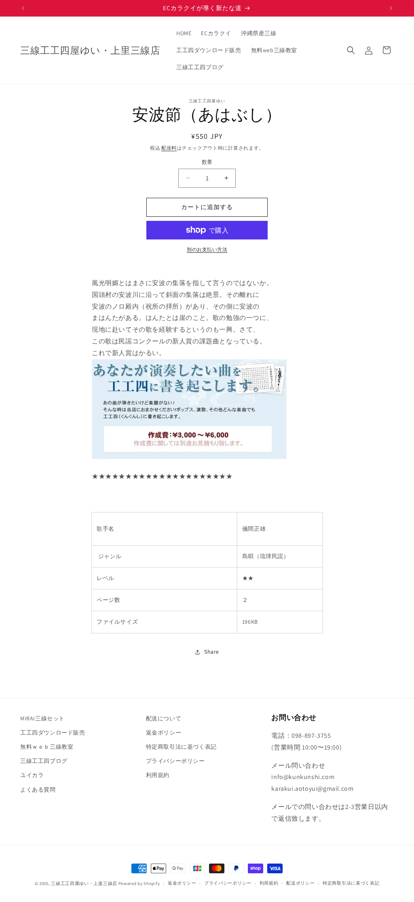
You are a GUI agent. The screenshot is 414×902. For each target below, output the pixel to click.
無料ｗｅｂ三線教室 (46, 746)
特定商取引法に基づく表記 (181, 746)
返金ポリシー (164, 732)
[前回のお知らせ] (23, 8)
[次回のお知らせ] (391, 8)
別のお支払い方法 (207, 249)
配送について (164, 718)
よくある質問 (38, 789)
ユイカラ (32, 775)
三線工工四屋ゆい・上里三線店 (84, 883)
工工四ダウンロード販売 (52, 732)
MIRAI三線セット (42, 718)
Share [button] (211, 651)
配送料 (169, 148)
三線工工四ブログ (44, 760)
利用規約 (157, 775)
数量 (207, 162)
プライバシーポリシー (175, 760)
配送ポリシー (300, 883)
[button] (351, 50)
